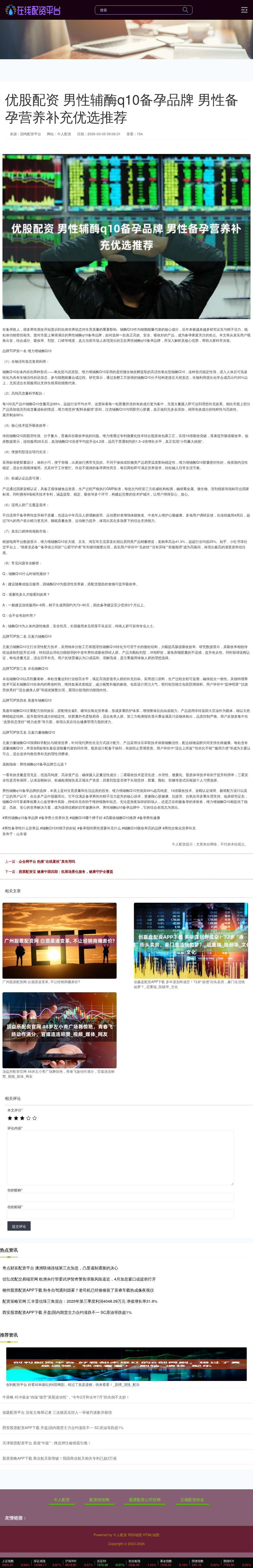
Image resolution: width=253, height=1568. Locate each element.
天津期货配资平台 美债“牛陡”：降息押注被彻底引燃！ (46, 1442)
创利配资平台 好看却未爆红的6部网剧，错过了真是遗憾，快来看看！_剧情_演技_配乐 (73, 1384)
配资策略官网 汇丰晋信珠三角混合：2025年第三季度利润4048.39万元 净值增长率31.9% (79, 1301)
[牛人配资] (33, 9)
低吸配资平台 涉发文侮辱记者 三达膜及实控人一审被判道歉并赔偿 (57, 1412)
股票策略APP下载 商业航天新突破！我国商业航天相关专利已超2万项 (59, 1458)
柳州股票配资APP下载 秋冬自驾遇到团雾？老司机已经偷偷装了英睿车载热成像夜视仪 (78, 1290)
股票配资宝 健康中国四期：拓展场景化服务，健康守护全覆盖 (66, 871)
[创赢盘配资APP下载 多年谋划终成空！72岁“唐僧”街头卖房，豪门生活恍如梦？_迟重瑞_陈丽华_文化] (191, 940)
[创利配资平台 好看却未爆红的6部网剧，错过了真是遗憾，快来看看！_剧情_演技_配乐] (126, 1363)
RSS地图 (135, 1534)
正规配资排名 (192, 1499)
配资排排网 (99, 1499)
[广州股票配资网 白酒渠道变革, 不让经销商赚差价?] (59, 940)
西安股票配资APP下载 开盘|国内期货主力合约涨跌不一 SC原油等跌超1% (67, 1312)
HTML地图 (151, 1534)
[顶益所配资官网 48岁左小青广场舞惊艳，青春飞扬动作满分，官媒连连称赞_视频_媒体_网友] (59, 1029)
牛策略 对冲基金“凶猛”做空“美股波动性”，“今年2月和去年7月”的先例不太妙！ (66, 1396)
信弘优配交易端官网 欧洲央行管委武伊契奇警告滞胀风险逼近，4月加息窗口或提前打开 (79, 1279)
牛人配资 (62, 1499)
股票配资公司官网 (145, 1499)
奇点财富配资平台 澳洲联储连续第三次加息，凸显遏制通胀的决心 (60, 1268)
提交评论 (19, 1226)
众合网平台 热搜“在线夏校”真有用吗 (47, 861)
